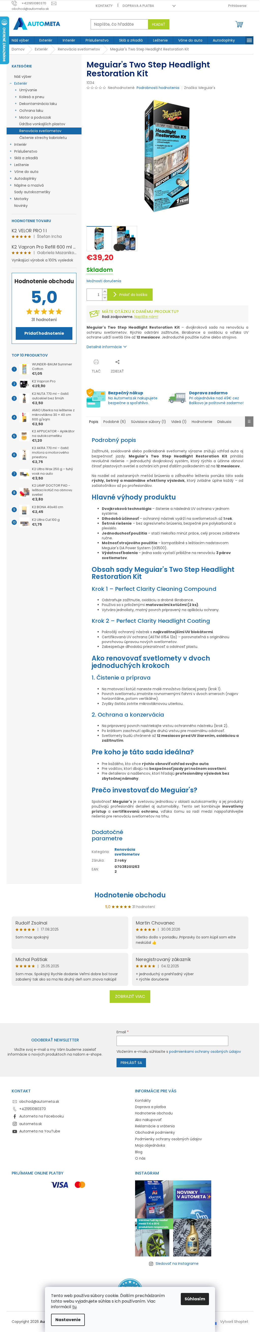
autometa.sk (30, 1123)
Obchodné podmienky (155, 1132)
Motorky (21, 198)
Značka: (199, 87)
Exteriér (20, 83)
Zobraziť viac (130, 996)
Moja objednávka (150, 1145)
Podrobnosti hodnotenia (158, 87)
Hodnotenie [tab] (202, 421)
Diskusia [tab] (224, 421)
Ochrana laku (31, 110)
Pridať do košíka (133, 294)
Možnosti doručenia (104, 281)
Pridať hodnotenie (44, 333)
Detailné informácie (104, 346)
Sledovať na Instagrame (177, 1263)
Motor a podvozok (35, 117)
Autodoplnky (25, 178)
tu (74, 1307)
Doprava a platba (138, 5)
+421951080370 (32, 1108)
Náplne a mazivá (29, 185)
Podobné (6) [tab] (114, 421)
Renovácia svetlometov (40, 130)
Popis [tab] (93, 421)
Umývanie (28, 90)
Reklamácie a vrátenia (155, 1126)
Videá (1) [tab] (179, 421)
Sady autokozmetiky (32, 191)
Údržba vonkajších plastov (42, 124)
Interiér (20, 144)
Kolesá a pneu (31, 96)
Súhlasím (195, 1299)
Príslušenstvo (25, 151)
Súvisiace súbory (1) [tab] (148, 421)
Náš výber (22, 76)
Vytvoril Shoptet (234, 1321)
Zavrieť (136, 361)
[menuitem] (20, 40)
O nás (140, 1158)
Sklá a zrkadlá (26, 158)
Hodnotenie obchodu (130, 895)
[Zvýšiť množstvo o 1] (104, 292)
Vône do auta (26, 171)
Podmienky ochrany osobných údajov (168, 1139)
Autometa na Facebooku (41, 1116)
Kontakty (104, 5)
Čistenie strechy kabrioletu (43, 137)
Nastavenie (67, 1320)
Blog (138, 1152)
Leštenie (21, 164)
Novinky (21, 205)
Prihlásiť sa (131, 1062)
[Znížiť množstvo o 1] (104, 297)
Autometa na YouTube (39, 1131)
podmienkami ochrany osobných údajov (205, 1051)
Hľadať (158, 24)
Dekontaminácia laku (38, 103)
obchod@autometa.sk (39, 1101)
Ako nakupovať (148, 1119)
